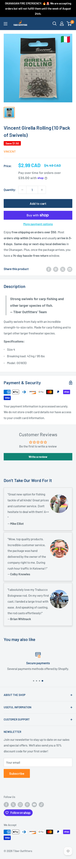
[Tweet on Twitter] (62, 269)
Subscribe (16, 773)
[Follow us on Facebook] (6, 804)
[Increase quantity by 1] (42, 190)
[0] (69, 23)
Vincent (10, 151)
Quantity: (10, 189)
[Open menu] (5, 23)
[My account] (62, 24)
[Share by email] (69, 269)
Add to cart (38, 203)
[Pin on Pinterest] (55, 269)
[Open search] (55, 24)
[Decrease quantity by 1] (22, 190)
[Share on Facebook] (48, 269)
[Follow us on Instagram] (20, 804)
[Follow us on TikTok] (41, 804)
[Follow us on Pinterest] (27, 804)
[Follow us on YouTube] (34, 804)
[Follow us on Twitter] (13, 804)
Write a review (38, 456)
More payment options (38, 224)
